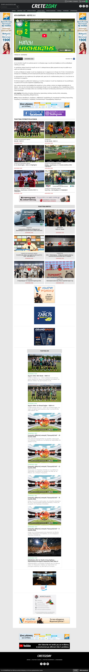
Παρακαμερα (60, 227)
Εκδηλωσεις (29, 227)
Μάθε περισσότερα (84, 670)
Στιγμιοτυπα (18, 58)
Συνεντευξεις (24, 253)
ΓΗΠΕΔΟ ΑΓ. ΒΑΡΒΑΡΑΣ (20, 54)
